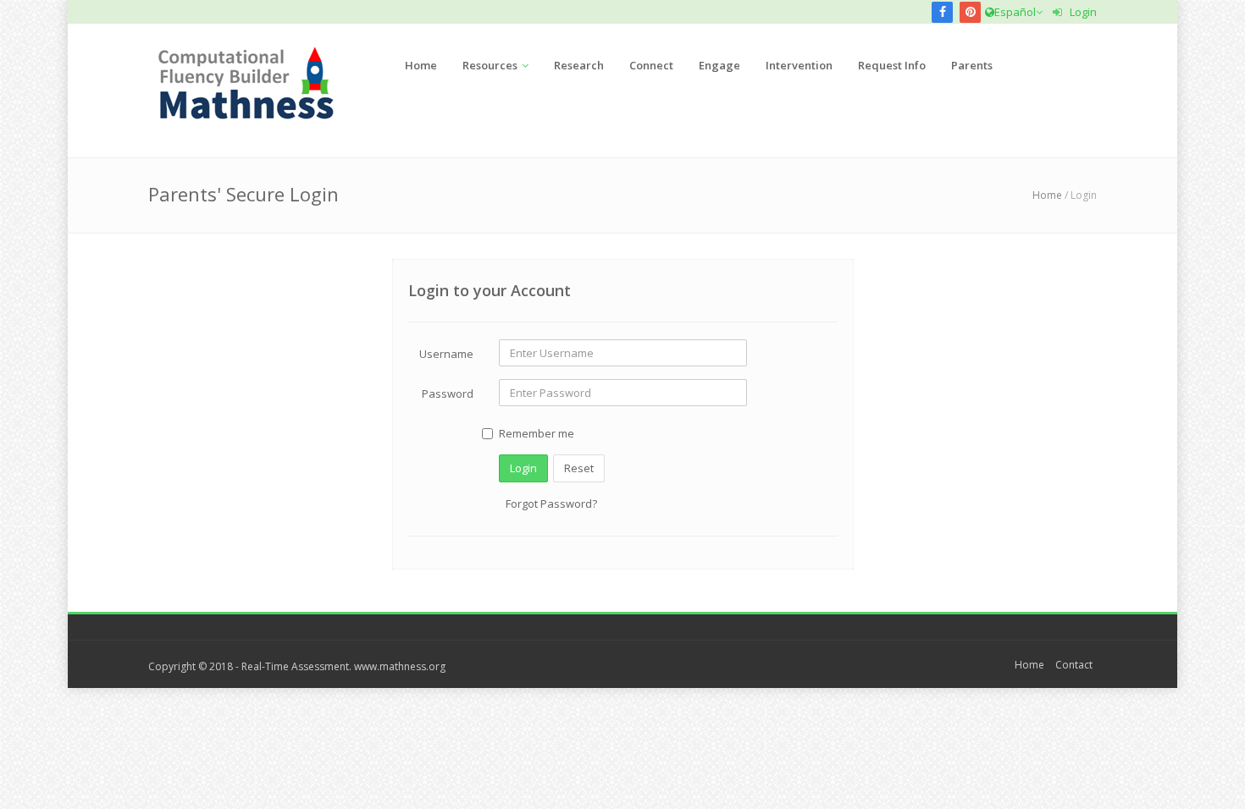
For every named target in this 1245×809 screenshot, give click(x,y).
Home (421, 65)
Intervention (799, 65)
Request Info (892, 65)
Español (1015, 11)
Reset (579, 468)
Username (446, 353)
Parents (972, 65)
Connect (651, 65)
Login (1079, 11)
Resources (489, 65)
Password (447, 393)
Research (579, 65)
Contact (1074, 665)
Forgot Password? (551, 503)
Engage (719, 65)
